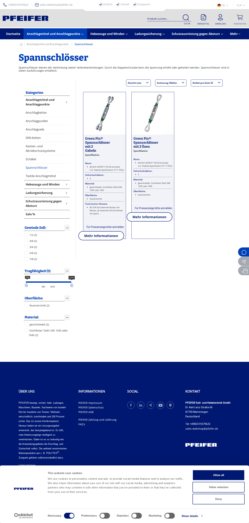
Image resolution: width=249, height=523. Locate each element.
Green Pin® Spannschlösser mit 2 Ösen (145, 143)
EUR (239, 5)
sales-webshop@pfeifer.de (56, 4)
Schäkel (31, 159)
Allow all (218, 475)
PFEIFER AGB (86, 412)
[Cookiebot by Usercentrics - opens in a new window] (24, 516)
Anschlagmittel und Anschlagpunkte (54, 34)
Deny (218, 499)
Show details (190, 516)
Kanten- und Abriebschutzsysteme (40, 148)
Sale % (30, 214)
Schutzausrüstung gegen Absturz (196, 34)
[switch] (105, 516)
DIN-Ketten (33, 138)
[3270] (72, 285)
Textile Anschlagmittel (41, 176)
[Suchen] (185, 18)
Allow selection (218, 487)
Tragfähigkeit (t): (38, 271)
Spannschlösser (37, 168)
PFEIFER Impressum (90, 403)
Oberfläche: (34, 298)
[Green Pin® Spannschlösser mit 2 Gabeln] (104, 113)
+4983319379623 (18, 4)
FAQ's (81, 424)
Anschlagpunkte (37, 121)
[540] (27, 285)
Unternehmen (27, 465)
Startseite (13, 34)
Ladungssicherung (148, 34)
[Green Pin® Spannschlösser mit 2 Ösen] (153, 113)
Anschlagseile (35, 129)
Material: (32, 317)
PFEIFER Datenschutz (91, 407)
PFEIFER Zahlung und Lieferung (97, 419)
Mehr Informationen (101, 236)
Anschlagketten (36, 113)
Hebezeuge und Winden (107, 34)
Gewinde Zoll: (35, 228)
